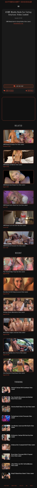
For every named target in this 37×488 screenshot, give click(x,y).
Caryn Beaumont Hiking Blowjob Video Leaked (14, 373)
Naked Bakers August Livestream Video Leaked (14, 332)
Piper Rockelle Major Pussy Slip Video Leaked (14, 272)
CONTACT (31, 485)
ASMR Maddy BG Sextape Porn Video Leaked (13, 144)
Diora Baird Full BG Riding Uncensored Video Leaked (15, 292)
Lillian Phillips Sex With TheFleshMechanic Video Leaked (22, 464)
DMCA (26, 485)
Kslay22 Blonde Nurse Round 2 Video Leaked (22, 473)
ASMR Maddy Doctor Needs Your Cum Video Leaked (15, 205)
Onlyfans (11, 90)
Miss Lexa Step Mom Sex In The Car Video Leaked (14, 353)
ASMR (7, 90)
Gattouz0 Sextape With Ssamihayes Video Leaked (21, 388)
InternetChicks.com (18, 23)
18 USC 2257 (21, 485)
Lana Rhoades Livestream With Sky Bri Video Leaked (22, 426)
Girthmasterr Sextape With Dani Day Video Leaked (22, 436)
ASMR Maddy (30, 90)
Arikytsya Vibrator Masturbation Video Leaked (14, 312)
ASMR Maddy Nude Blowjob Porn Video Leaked (14, 185)
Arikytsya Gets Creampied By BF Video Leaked (23, 445)
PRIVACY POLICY (6, 485)
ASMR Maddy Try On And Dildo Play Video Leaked (14, 225)
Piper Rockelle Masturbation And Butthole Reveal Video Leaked (22, 397)
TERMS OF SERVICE (14, 485)
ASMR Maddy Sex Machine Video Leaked (12, 164)
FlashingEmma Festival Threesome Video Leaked (21, 417)
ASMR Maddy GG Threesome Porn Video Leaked (14, 246)
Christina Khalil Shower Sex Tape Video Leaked (23, 406)
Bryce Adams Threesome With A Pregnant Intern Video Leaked (22, 455)
